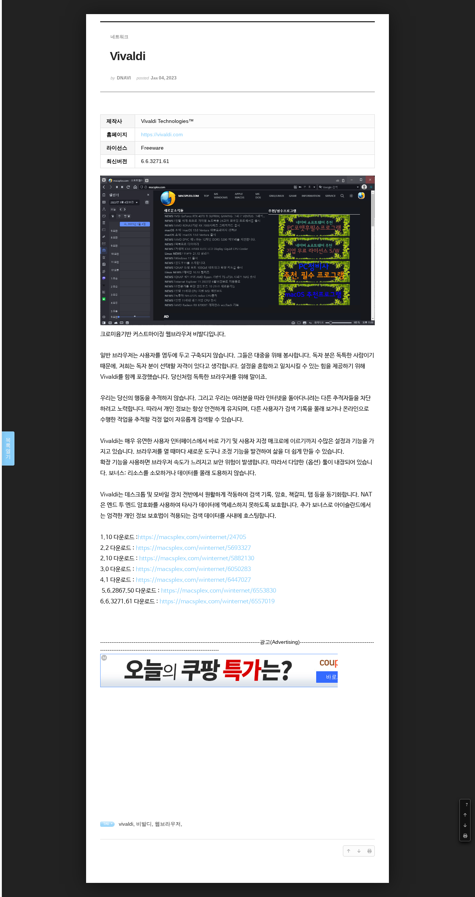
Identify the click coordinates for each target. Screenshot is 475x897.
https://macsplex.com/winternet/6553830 (218, 590)
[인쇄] (465, 836)
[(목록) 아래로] (465, 825)
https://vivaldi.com (162, 134)
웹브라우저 (168, 824)
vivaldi (126, 824)
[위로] (465, 815)
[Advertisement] (237, 741)
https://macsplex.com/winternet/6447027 (193, 580)
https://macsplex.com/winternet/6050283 (193, 569)
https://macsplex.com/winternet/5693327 (193, 548)
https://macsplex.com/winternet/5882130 (196, 558)
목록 (8, 448)
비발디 (144, 824)
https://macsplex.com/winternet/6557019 (217, 601)
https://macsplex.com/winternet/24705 (192, 537)
